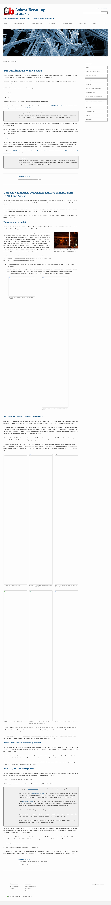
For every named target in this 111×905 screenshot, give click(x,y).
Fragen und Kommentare (93, 88)
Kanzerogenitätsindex (28, 801)
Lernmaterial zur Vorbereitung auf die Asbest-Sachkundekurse (96, 102)
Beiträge (88, 84)
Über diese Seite (91, 111)
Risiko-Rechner (67, 23)
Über (94, 23)
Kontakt (105, 23)
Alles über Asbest (19, 23)
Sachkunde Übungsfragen (94, 97)
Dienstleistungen (37, 23)
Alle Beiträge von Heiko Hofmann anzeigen (29, 179)
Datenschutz (28, 888)
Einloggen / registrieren (101, 8)
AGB (26, 890)
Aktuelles (52, 23)
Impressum (89, 119)
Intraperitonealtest (33, 789)
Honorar (88, 80)
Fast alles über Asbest (93, 71)
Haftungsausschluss (30, 886)
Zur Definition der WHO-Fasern (22, 70)
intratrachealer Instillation (39, 793)
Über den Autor (14, 884)
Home (5, 23)
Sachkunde (82, 23)
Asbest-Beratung (30, 9)
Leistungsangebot (14, 886)
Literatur (89, 107)
